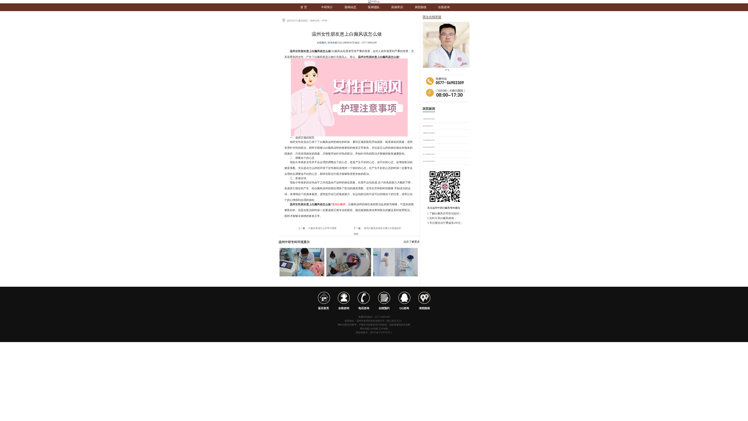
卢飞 (447, 70)
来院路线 (420, 7)
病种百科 (315, 20)
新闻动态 (350, 7)
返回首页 (323, 308)
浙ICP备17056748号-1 (381, 332)
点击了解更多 (411, 241)
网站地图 (364, 328)
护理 (324, 20)
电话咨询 (363, 308)
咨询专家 (332, 42)
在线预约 (322, 42)
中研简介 (327, 7)
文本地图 (383, 328)
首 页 (303, 7)
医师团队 (374, 7)
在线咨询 (444, 7)
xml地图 (374, 328)
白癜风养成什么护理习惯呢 (322, 228)
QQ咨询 (404, 308)
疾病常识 (397, 7)
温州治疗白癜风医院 (297, 20)
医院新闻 (429, 108)
